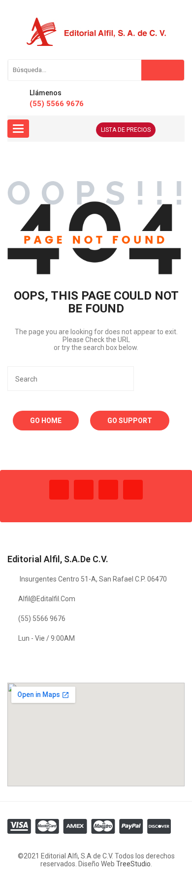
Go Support (129, 421)
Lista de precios (126, 129)
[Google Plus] (133, 490)
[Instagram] (108, 490)
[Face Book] (59, 490)
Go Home (46, 421)
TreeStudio (133, 864)
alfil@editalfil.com (46, 599)
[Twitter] (84, 490)
